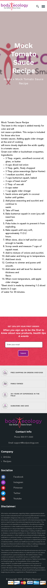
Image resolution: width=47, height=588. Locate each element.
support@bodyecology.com (26, 443)
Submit (23, 353)
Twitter (16, 493)
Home (8, 79)
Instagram (18, 482)
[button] (43, 6)
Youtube (17, 499)
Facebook (18, 477)
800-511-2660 (27, 437)
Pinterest (18, 488)
